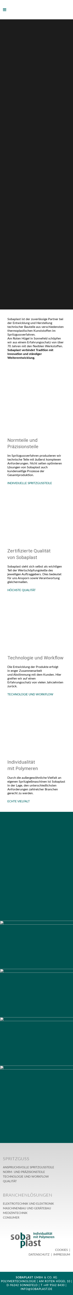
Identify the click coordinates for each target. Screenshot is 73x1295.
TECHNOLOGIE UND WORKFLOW (30, 694)
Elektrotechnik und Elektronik (28, 1203)
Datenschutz (39, 1254)
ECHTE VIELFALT (18, 801)
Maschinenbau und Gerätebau (27, 1208)
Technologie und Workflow (26, 1176)
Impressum (61, 1254)
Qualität (10, 1181)
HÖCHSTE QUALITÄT (21, 590)
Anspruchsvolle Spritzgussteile (28, 1167)
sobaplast (24, 1277)
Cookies (62, 1250)
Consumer (11, 1217)
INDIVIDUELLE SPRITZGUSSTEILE (29, 483)
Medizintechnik (15, 1213)
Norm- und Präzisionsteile (24, 1172)
